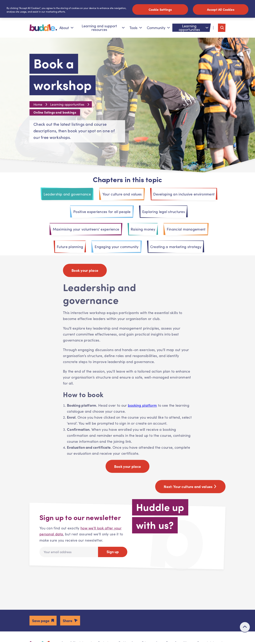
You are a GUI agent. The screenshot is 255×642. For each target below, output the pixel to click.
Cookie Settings (160, 9)
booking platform (142, 405)
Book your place (85, 270)
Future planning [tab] (70, 246)
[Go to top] (244, 627)
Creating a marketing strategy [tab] (175, 246)
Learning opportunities (189, 28)
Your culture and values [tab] (122, 194)
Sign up (113, 551)
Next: (188, 486)
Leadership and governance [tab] (67, 194)
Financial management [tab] (186, 229)
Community (156, 27)
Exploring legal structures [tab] (163, 211)
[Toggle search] (222, 28)
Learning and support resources (99, 28)
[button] (43, 620)
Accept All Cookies (220, 9)
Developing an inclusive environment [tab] (184, 194)
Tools (133, 27)
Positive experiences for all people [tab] (102, 211)
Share (67, 620)
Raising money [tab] (143, 229)
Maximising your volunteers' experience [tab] (86, 229)
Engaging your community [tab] (116, 246)
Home (37, 104)
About (64, 27)
